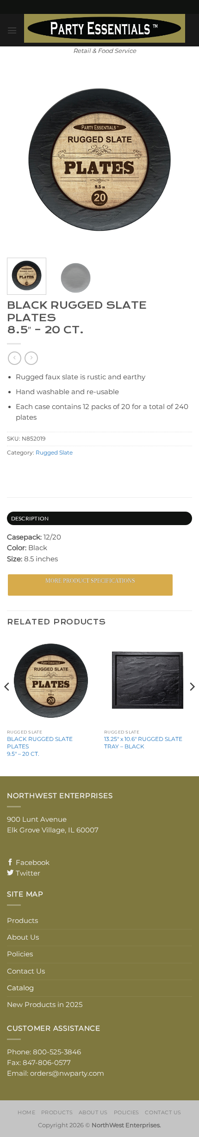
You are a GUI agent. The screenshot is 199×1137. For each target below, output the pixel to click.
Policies (20, 954)
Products (22, 920)
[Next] (191, 706)
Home (26, 1112)
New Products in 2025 (44, 1005)
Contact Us (26, 971)
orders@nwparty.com (67, 1073)
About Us (23, 937)
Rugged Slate (54, 452)
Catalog (20, 988)
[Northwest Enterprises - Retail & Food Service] (104, 28)
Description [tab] (30, 518)
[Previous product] (31, 358)
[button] (12, 30)
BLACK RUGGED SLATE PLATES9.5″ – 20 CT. (40, 746)
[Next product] (14, 358)
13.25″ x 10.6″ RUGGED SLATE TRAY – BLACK (143, 742)
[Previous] (7, 706)
